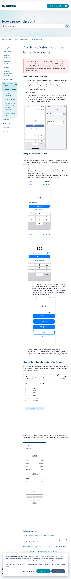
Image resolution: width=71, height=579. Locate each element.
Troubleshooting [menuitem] (10, 99)
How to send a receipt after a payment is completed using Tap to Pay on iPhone (45, 546)
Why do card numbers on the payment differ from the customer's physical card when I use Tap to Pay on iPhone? (45, 541)
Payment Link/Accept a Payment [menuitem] (7, 74)
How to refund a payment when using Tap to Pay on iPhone (39, 535)
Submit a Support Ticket (56, 6)
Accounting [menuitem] (6, 119)
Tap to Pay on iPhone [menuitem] (7, 84)
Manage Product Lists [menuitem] (10, 115)
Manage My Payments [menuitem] (8, 94)
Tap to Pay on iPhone (22, 39)
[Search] (67, 26)
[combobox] (33, 26)
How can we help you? (18, 21)
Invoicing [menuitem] (6, 67)
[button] (16, 48)
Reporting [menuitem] (6, 123)
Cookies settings (28, 571)
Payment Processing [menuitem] (6, 56)
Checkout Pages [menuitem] (8, 80)
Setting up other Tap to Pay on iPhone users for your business (40, 551)
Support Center (7, 39)
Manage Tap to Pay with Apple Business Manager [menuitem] (10, 106)
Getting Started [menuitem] (8, 48)
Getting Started (37, 39)
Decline (58, 571)
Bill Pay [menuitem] (5, 131)
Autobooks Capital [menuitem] (6, 63)
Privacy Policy (45, 561)
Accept (43, 571)
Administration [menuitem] (8, 127)
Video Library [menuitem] (7, 52)
